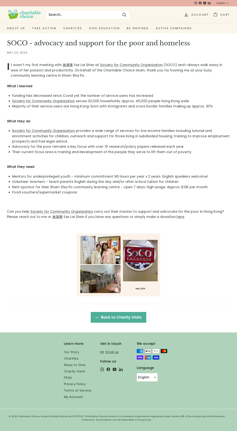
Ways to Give (75, 365)
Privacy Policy (75, 384)
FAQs (68, 377)
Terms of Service (77, 390)
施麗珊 (68, 65)
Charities (71, 358)
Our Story (71, 352)
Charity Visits (74, 371)
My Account (73, 397)
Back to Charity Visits (121, 317)
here (180, 216)
